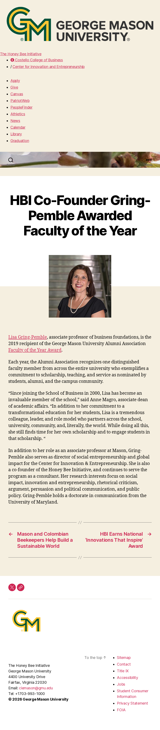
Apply (15, 80)
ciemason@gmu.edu (36, 688)
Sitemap (123, 657)
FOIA (121, 710)
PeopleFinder (21, 107)
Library (16, 134)
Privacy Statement (132, 703)
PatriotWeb (19, 100)
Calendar (17, 127)
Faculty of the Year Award (34, 350)
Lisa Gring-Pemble (27, 337)
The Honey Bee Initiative (20, 54)
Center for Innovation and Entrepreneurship (48, 66)
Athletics (17, 114)
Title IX (123, 671)
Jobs (121, 684)
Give (14, 87)
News (15, 120)
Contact (124, 664)
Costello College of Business (38, 60)
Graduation (19, 140)
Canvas (16, 94)
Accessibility (127, 677)
